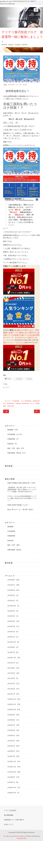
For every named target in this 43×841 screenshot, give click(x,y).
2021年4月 (11, 678)
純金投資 (10, 444)
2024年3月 (11, 632)
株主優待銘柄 (8, 815)
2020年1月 (11, 756)
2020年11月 (11, 704)
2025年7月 (11, 585)
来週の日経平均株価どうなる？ (18, 505)
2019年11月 (11, 767)
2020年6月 (11, 730)
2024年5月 (11, 621)
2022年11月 (11, 658)
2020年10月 (11, 709)
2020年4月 (11, 741)
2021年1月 (11, 694)
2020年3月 (11, 746)
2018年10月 (11, 793)
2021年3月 (11, 684)
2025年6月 (11, 590)
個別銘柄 (10, 430)
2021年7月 (11, 663)
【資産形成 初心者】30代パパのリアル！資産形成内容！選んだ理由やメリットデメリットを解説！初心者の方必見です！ (22, 489)
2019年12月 (11, 761)
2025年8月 (11, 580)
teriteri (11, 85)
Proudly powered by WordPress (14, 836)
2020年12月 (11, 699)
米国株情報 (11, 439)
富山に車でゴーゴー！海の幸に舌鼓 (19, 509)
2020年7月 (11, 725)
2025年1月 (11, 600)
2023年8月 (11, 647)
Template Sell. (21, 838)
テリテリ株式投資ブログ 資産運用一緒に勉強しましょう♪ (22, 36)
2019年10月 (11, 772)
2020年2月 (11, 751)
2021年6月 (11, 668)
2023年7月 (11, 652)
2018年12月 (11, 787)
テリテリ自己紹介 (10, 810)
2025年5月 (11, 595)
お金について (8, 824)
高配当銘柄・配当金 (14, 453)
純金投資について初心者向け (14, 820)
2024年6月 (11, 616)
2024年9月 (11, 611)
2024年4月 (11, 626)
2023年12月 (11, 642)
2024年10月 (11, 606)
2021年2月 (11, 689)
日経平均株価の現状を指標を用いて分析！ (22, 483)
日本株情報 (15, 401)
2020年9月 (11, 715)
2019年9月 (11, 777)
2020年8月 (11, 720)
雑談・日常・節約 (13, 448)
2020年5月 (11, 735)
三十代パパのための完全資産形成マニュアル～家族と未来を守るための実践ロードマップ (22, 498)
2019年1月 (11, 782)
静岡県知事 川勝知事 (14, 403)
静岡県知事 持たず (28, 403)
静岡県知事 (28, 401)
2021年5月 (11, 673)
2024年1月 (11, 637)
